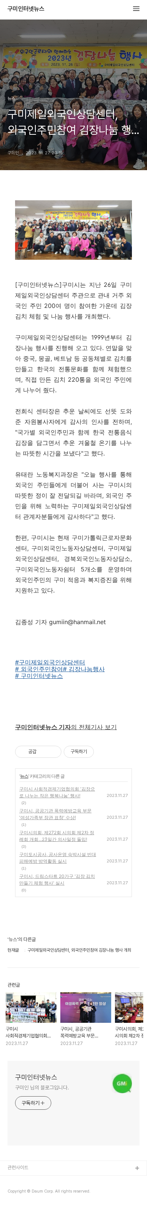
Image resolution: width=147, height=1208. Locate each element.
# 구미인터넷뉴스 (39, 675)
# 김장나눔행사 (84, 669)
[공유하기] (43, 751)
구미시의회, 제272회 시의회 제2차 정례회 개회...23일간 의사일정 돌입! (56, 836)
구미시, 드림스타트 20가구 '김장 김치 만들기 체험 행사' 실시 (57, 879)
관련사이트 (18, 1167)
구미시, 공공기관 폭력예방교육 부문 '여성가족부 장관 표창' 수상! (55, 814)
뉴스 (24, 776)
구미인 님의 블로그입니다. (42, 1088)
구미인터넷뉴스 (26, 9)
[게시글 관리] (53, 751)
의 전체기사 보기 (66, 727)
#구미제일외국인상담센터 (50, 662)
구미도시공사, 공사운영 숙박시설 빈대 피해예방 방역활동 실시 (57, 858)
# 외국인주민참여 (39, 669)
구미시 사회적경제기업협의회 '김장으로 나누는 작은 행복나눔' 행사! (57, 792)
